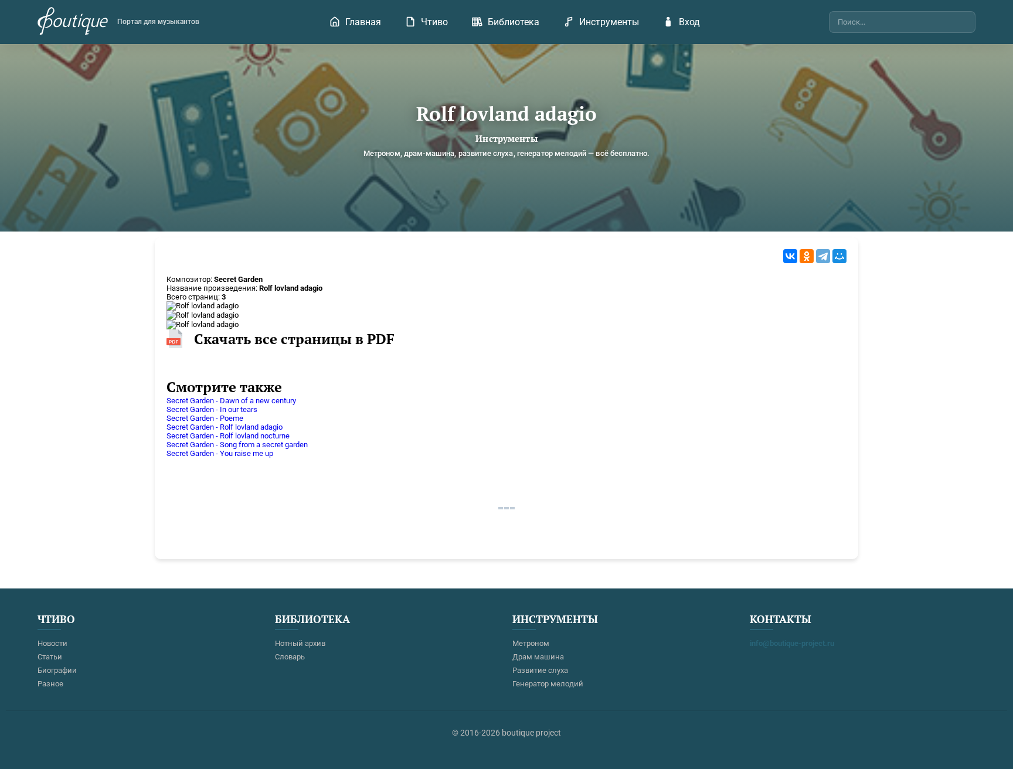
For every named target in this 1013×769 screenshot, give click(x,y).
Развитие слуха (540, 670)
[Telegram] (823, 256)
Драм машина (538, 656)
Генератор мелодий (547, 683)
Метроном (530, 643)
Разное (50, 683)
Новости (52, 643)
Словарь (290, 656)
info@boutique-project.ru (792, 643)
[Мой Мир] (839, 256)
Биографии (57, 670)
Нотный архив (300, 643)
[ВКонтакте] (790, 256)
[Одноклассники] (807, 256)
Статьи (50, 656)
